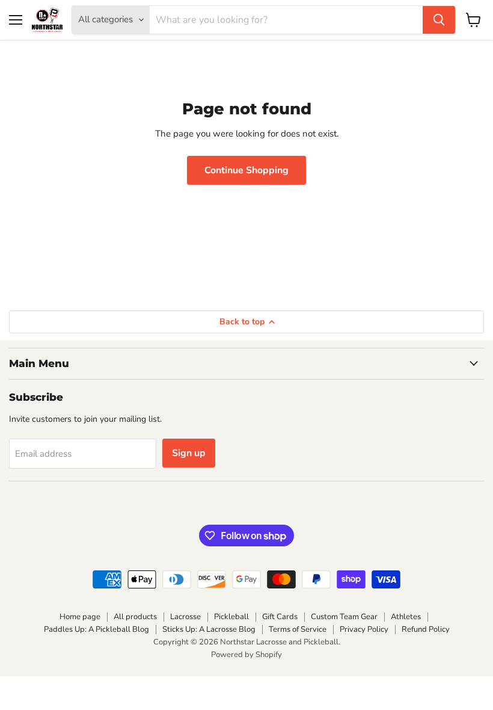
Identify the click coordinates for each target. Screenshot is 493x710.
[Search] (439, 20)
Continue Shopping (246, 170)
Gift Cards (280, 616)
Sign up (189, 453)
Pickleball (231, 616)
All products (135, 616)
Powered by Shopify (246, 654)
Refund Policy (426, 629)
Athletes (406, 616)
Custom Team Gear (344, 616)
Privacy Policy (364, 629)
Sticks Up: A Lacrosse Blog (209, 629)
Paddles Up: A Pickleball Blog (96, 629)
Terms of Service (297, 629)
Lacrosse (185, 616)
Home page (80, 616)
